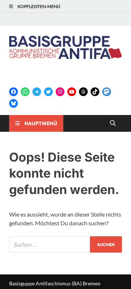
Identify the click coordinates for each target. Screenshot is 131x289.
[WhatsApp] (25, 91)
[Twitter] (48, 91)
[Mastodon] (106, 91)
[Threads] (83, 91)
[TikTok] (95, 91)
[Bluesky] (13, 103)
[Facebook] (13, 91)
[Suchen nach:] (65, 244)
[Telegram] (36, 91)
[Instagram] (60, 91)
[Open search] (112, 123)
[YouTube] (71, 91)
